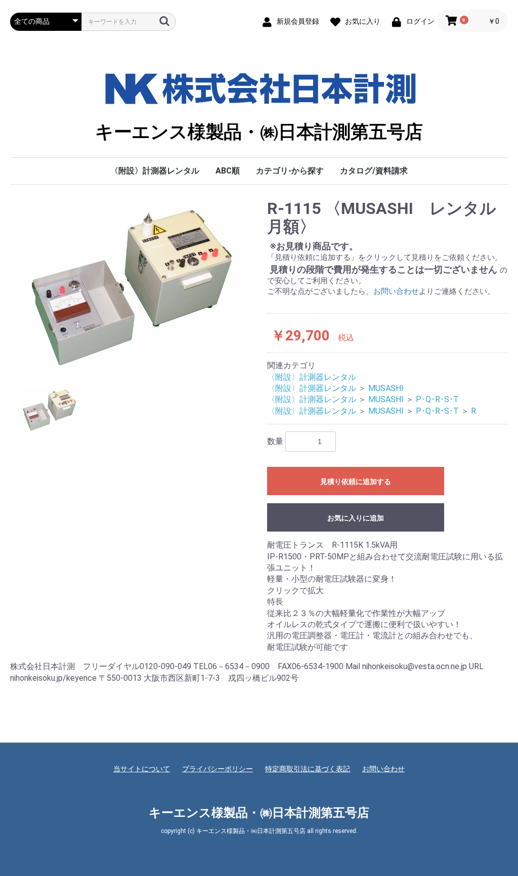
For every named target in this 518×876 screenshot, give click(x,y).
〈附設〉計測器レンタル (154, 171)
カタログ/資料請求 (374, 171)
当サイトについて (141, 769)
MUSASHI (386, 388)
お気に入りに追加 (355, 518)
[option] (134, 286)
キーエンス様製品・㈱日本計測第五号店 (259, 131)
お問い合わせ (396, 291)
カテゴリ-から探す (290, 171)
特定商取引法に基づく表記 (307, 769)
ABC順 (227, 171)
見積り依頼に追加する (355, 481)
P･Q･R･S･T (437, 399)
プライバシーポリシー (217, 769)
